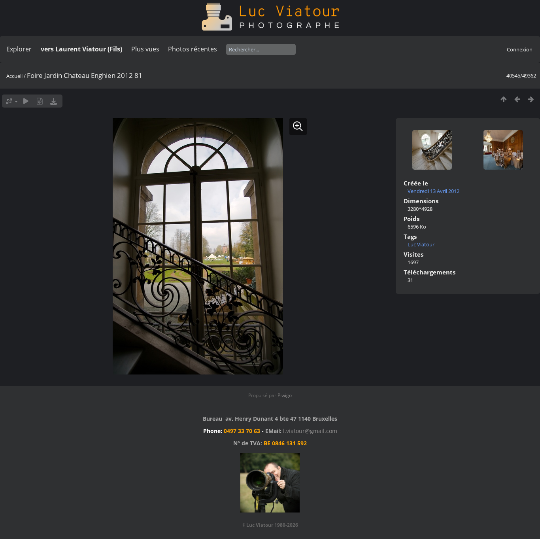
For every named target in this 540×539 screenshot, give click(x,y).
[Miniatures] (503, 99)
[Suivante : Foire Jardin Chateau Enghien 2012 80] (531, 99)
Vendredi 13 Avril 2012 (433, 191)
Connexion (519, 49)
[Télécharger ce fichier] (53, 101)
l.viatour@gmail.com (310, 431)
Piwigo (285, 395)
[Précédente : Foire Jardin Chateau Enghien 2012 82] (517, 99)
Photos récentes (192, 49)
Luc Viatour (421, 244)
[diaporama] (26, 101)
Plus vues (145, 49)
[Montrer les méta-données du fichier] (40, 101)
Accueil (14, 75)
